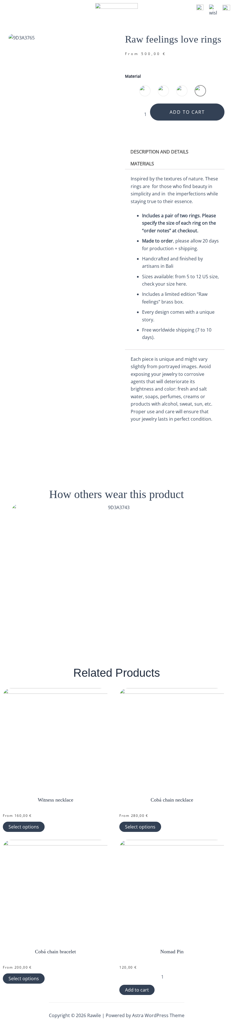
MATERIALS (142, 164)
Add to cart (187, 112)
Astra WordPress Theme (158, 1015)
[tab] (159, 152)
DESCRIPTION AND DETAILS (159, 152)
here (181, 284)
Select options (24, 827)
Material (133, 76)
